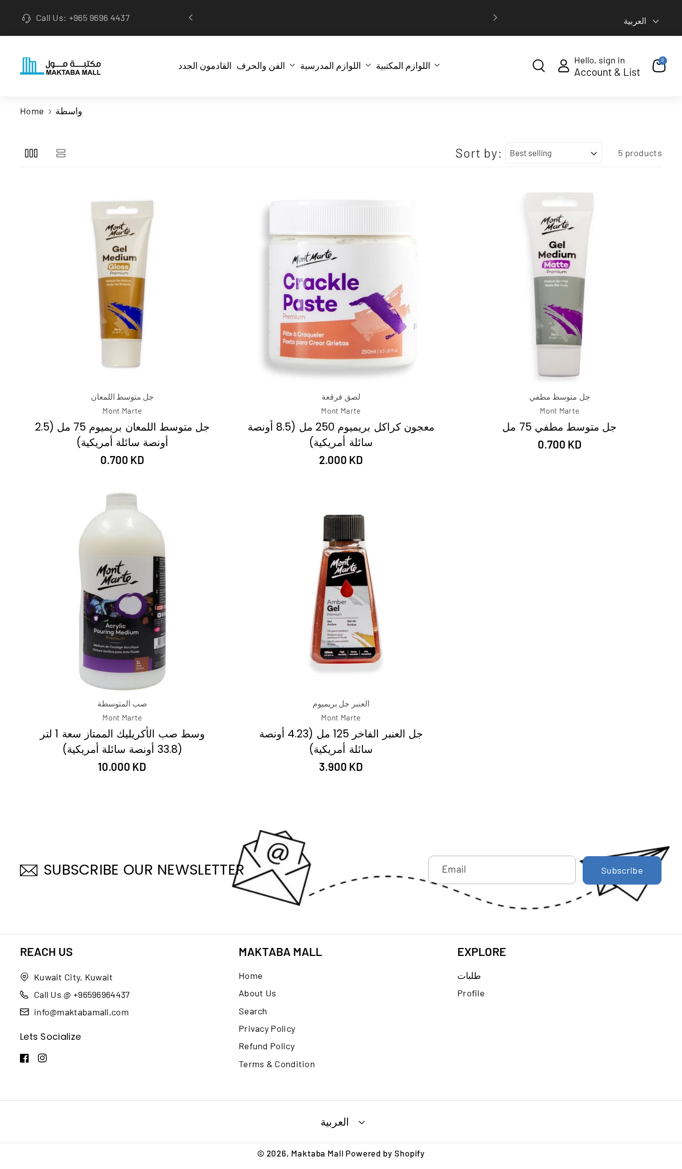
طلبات (469, 975)
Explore (481, 951)
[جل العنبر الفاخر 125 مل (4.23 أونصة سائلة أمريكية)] (341, 591)
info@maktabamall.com (81, 1011)
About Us (257, 992)
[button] (266, 65)
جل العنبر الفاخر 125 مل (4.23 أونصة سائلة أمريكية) (341, 741)
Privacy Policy (267, 1028)
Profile (471, 992)
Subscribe (622, 870)
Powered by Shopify (385, 1153)
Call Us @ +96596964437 (82, 994)
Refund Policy (267, 1045)
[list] (60, 153)
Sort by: (478, 152)
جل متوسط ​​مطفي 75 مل (559, 427)
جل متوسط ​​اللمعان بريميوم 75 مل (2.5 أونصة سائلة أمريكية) (122, 435)
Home (32, 110)
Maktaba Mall (280, 951)
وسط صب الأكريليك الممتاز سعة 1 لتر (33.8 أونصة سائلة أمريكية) (122, 741)
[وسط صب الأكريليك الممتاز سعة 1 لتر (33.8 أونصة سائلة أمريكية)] (122, 591)
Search (253, 1010)
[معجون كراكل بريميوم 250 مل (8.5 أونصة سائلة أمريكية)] (341, 284)
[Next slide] (495, 17)
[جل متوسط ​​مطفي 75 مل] (560, 284)
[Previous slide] (191, 17)
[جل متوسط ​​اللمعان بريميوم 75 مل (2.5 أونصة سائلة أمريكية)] (122, 284)
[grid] (31, 153)
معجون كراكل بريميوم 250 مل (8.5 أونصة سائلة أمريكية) (341, 435)
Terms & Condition (277, 1063)
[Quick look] (110, 198)
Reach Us (46, 951)
